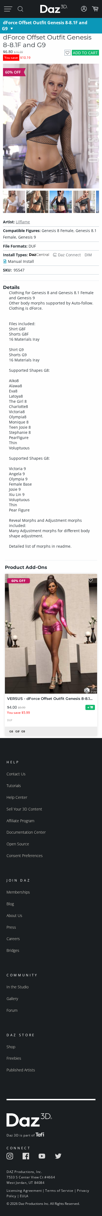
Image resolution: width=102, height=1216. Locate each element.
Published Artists (21, 1069)
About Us (14, 915)
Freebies (14, 1058)
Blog (10, 903)
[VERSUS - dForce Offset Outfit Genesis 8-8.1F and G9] (51, 634)
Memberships (18, 892)
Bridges (13, 950)
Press (11, 927)
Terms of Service (59, 1190)
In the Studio (18, 986)
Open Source (18, 843)
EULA (24, 1196)
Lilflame (23, 221)
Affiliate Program (20, 820)
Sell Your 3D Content (24, 809)
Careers (13, 938)
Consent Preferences (25, 855)
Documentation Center (26, 832)
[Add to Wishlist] (67, 53)
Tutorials (14, 785)
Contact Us (16, 773)
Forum (12, 1010)
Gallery (12, 998)
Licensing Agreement (24, 1190)
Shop (11, 1046)
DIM (88, 254)
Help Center (17, 797)
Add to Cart (85, 52)
